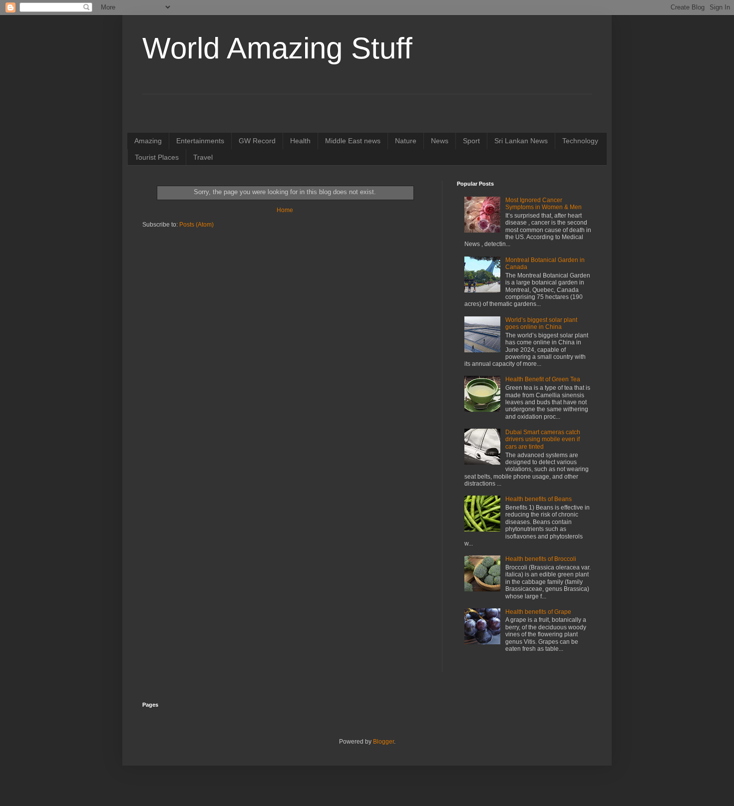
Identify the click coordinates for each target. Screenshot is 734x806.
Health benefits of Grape (538, 611)
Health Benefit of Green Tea (542, 379)
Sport (471, 141)
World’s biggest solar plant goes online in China (541, 323)
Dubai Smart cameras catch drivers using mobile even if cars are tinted (542, 439)
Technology (580, 141)
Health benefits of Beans (538, 499)
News (439, 141)
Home (285, 210)
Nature (405, 141)
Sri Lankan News (521, 141)
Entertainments (200, 141)
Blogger (383, 741)
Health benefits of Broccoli (540, 558)
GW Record (257, 141)
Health (300, 141)
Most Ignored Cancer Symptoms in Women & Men (543, 204)
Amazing (148, 141)
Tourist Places (157, 157)
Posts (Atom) (196, 224)
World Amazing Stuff (277, 48)
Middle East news (352, 141)
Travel (203, 157)
